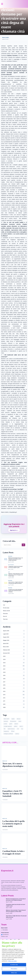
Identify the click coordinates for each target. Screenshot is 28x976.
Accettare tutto (14, 964)
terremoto (6, 721)
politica (15, 726)
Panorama (5, 613)
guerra (10, 723)
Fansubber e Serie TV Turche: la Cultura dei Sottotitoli (12, 793)
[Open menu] (2, 4)
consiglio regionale (8, 726)
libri (4, 728)
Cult (4, 605)
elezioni (16, 723)
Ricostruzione (13, 721)
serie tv (21, 726)
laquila (13, 718)
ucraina (5, 723)
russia (20, 721)
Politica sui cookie (12, 961)
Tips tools (5, 619)
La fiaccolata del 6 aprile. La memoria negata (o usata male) (13, 823)
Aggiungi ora (14, 530)
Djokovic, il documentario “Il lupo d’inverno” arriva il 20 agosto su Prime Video (15, 575)
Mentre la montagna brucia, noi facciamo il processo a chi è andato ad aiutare (15, 559)
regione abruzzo (11, 728)
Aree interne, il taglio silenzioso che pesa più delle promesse (15, 582)
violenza (17, 733)
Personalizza (14, 968)
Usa (22, 728)
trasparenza (6, 731)
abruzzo (18, 718)
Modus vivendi (6, 610)
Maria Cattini (5, 37)
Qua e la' (5, 616)
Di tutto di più (6, 607)
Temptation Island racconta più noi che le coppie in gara (15, 567)
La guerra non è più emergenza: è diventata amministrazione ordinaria (15, 590)
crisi (18, 728)
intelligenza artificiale (8, 733)
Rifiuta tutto (14, 972)
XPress (12, 731)
